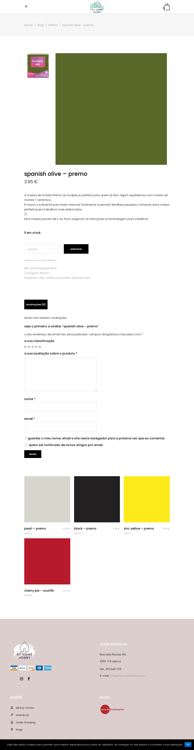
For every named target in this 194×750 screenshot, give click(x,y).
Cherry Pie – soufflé (39, 590)
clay (41, 278)
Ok (188, 744)
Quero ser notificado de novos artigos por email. (66, 445)
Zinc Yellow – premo (139, 528)
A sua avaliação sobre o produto (50, 353)
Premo (53, 25)
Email (29, 419)
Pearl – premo (35, 528)
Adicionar (76, 249)
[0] (167, 7)
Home (28, 25)
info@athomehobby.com (127, 676)
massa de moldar (58, 278)
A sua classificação (39, 341)
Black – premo (85, 528)
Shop (40, 25)
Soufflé (28, 595)
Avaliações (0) (36, 304)
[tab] (36, 304)
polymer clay (81, 278)
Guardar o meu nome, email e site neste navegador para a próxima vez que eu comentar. (96, 438)
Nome (29, 399)
